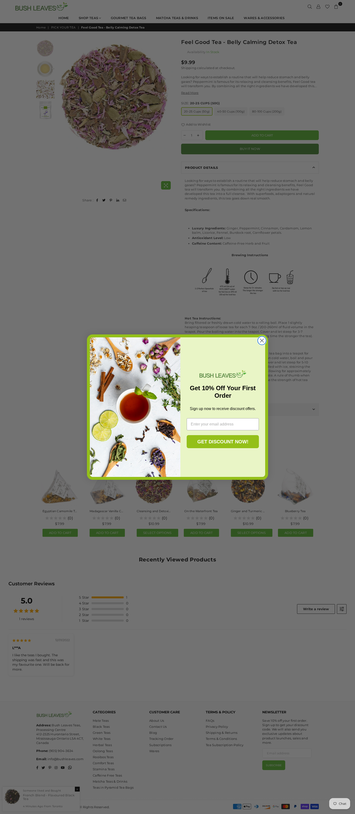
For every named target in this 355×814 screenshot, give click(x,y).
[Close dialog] (262, 340)
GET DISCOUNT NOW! (222, 441)
